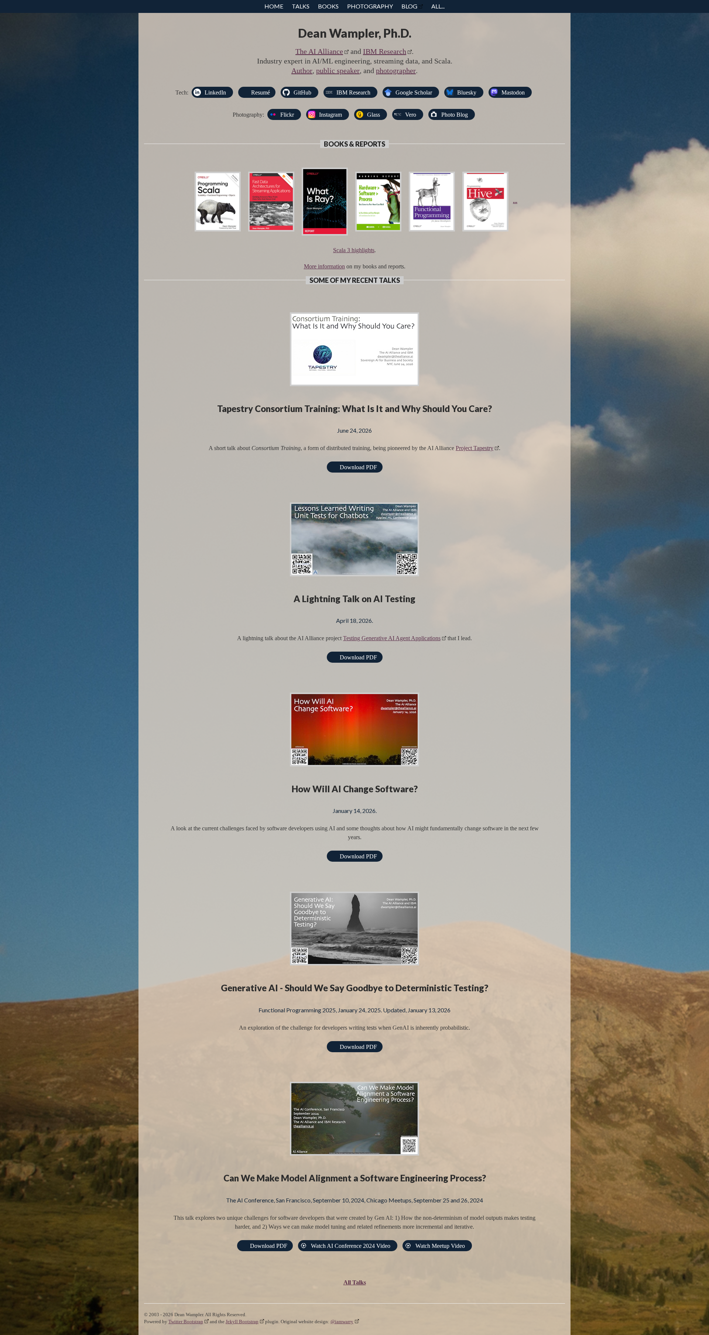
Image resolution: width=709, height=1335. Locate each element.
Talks (300, 6)
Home (273, 6)
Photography (370, 6)
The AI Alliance (319, 51)
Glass (373, 114)
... (515, 201)
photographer (396, 70)
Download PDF (358, 467)
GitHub (302, 92)
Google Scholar (413, 92)
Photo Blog (454, 114)
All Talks (354, 1282)
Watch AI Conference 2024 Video (350, 1246)
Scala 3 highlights (353, 250)
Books (328, 6)
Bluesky (466, 92)
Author (301, 70)
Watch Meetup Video (440, 1246)
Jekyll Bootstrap (242, 1321)
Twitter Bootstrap (185, 1321)
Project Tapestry (474, 448)
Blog (409, 6)
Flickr (287, 114)
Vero (410, 114)
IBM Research (384, 51)
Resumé (260, 92)
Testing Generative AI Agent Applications (392, 638)
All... (438, 6)
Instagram (330, 114)
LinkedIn (215, 92)
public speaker (338, 70)
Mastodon (513, 92)
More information (324, 266)
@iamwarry (341, 1321)
